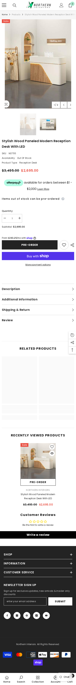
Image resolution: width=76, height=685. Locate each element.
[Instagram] (16, 615)
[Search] (14, 5)
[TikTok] (36, 615)
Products (16, 14)
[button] (64, 105)
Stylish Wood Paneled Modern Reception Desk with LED (38, 496)
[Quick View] (52, 453)
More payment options (38, 264)
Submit (60, 601)
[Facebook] (7, 615)
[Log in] (61, 5)
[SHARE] (71, 245)
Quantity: (7, 211)
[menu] (4, 5)
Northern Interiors (38, 490)
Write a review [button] (38, 535)
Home (5, 14)
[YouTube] (46, 615)
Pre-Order (29, 245)
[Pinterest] (26, 615)
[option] (38, 64)
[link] (19, 411)
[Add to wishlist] (64, 245)
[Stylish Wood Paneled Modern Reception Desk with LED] (38, 461)
